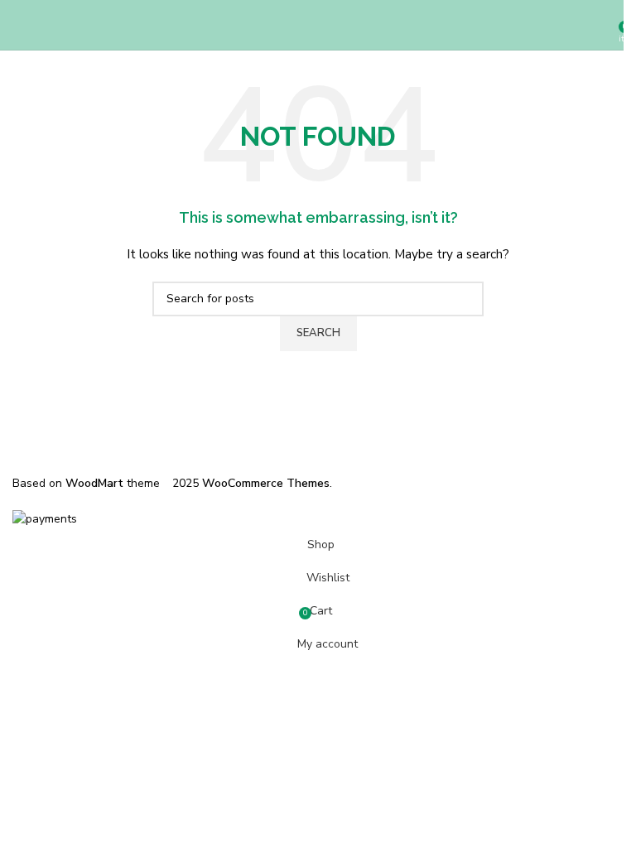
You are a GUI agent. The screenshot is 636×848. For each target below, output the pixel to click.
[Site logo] (318, 24)
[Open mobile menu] (19, 24)
